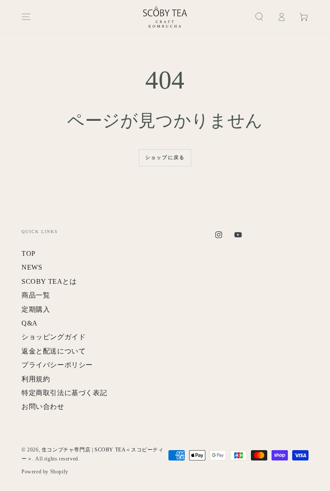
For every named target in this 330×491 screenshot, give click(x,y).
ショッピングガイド (53, 337)
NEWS (31, 267)
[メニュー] (26, 16)
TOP (28, 253)
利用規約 (35, 379)
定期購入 (35, 309)
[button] (259, 16)
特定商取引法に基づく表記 (64, 392)
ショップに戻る (165, 157)
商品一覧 (35, 295)
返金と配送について (53, 351)
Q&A (29, 323)
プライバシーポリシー (57, 364)
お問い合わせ (42, 406)
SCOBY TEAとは (49, 281)
